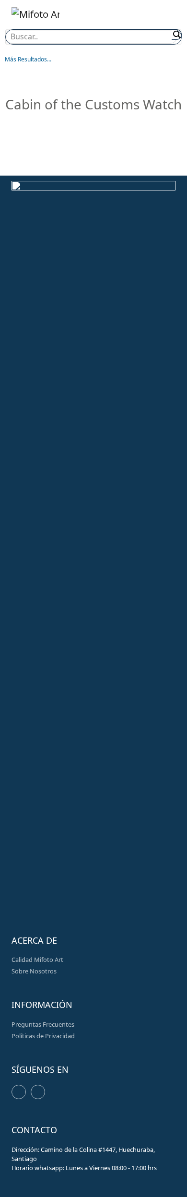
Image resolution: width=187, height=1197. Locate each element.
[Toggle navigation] (163, 16)
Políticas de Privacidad (43, 1035)
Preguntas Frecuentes (43, 1024)
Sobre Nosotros (34, 971)
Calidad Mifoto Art (37, 959)
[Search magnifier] (177, 34)
